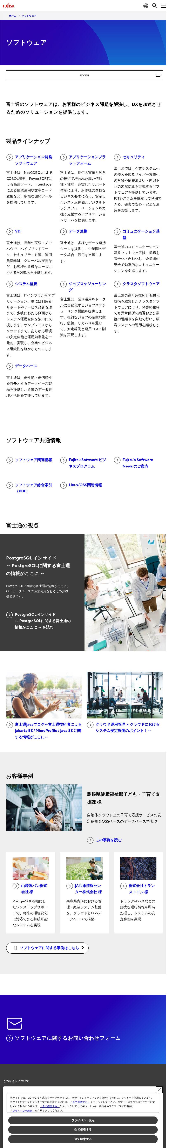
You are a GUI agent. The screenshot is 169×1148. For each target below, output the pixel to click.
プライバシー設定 (83, 1120)
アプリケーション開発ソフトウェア (33, 160)
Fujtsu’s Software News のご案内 (138, 463)
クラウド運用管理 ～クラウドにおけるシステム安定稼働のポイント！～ (128, 727)
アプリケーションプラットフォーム (87, 160)
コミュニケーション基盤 (141, 234)
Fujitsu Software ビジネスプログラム (87, 463)
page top (159, 1077)
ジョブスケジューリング (87, 287)
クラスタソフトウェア (141, 284)
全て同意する (83, 1139)
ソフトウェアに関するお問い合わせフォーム (68, 1038)
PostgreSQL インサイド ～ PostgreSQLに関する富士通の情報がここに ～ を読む (43, 620)
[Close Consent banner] (159, 1089)
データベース (26, 366)
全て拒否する (83, 1129)
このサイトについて (16, 1081)
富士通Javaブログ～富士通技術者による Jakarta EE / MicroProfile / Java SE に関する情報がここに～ (48, 730)
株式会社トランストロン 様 (142, 889)
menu (118, 75)
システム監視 (26, 284)
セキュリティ (134, 157)
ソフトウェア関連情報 (33, 460)
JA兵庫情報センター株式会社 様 (88, 889)
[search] (154, 5)
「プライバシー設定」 (22, 1110)
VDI (18, 231)
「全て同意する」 (80, 1102)
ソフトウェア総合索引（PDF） (33, 488)
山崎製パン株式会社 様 (34, 889)
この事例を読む (109, 840)
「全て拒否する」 (50, 1106)
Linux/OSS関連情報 (85, 485)
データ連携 (78, 231)
